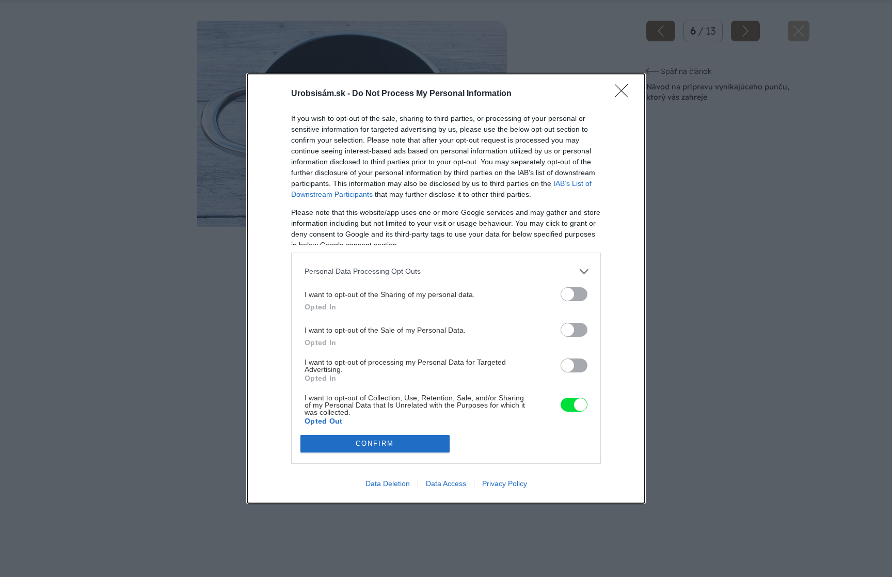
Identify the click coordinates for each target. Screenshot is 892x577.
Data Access (446, 483)
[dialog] (446, 288)
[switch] (574, 294)
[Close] (624, 94)
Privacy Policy (504, 483)
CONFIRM (375, 443)
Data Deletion (387, 483)
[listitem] (446, 271)
